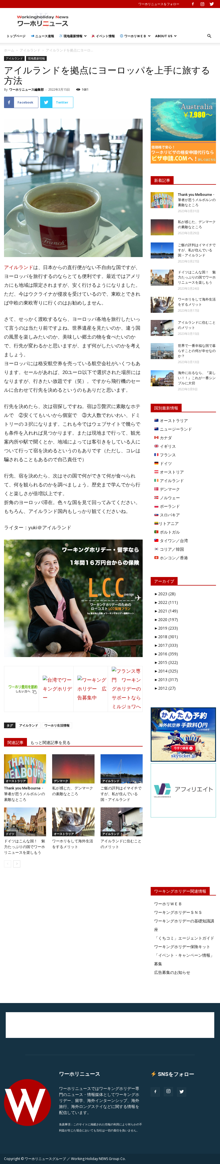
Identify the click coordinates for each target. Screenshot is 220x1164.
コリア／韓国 (171, 549)
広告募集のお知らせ (172, 972)
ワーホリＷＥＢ (134, 36)
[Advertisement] (149, 20)
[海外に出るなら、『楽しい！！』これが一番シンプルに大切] (162, 378)
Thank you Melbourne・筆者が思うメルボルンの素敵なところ (24, 794)
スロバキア (169, 515)
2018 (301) (166, 636)
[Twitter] (211, 4)
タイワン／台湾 (173, 540)
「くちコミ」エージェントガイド (184, 938)
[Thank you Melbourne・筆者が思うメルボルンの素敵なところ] (25, 768)
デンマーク (61, 781)
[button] (209, 36)
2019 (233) (166, 628)
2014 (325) (166, 671)
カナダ (165, 437)
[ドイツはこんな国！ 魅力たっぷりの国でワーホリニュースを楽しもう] (25, 821)
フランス (167, 454)
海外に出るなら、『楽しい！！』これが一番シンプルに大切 (197, 378)
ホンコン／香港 (173, 557)
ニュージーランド (175, 429)
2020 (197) (166, 619)
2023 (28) (165, 593)
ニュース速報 (44, 36)
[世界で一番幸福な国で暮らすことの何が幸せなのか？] (162, 351)
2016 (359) (166, 653)
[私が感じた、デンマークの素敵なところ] (73, 768)
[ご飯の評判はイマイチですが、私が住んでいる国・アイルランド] (122, 768)
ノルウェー (169, 497)
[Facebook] (192, 4)
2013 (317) (166, 679)
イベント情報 (105, 36)
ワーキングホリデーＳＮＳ (178, 912)
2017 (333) (166, 645)
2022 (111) (166, 602)
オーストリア (171, 472)
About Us (163, 36)
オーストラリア (16, 781)
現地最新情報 (72, 36)
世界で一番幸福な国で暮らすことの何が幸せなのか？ (197, 351)
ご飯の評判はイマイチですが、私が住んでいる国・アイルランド (121, 794)
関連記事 (15, 742)
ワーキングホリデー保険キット (182, 946)
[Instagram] (202, 4)
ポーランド (169, 506)
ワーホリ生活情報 (57, 725)
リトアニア (169, 523)
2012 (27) (165, 688)
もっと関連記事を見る (50, 742)
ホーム (9, 50)
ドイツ (10, 834)
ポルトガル (169, 532)
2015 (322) (166, 662)
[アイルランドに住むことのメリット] (122, 821)
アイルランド (30, 50)
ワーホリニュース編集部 (26, 89)
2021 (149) (166, 611)
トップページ (16, 36)
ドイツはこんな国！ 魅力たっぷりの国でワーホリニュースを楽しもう (24, 847)
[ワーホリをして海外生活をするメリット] (73, 821)
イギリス (167, 446)
